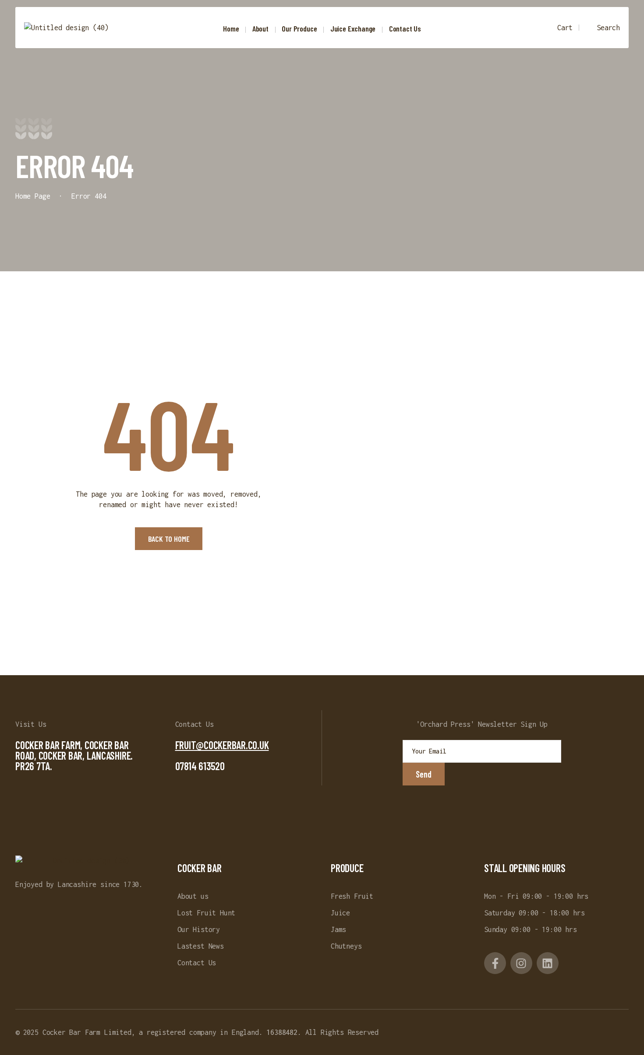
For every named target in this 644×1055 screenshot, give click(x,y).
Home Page (32, 196)
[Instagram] (521, 963)
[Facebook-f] (495, 963)
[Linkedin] (548, 963)
